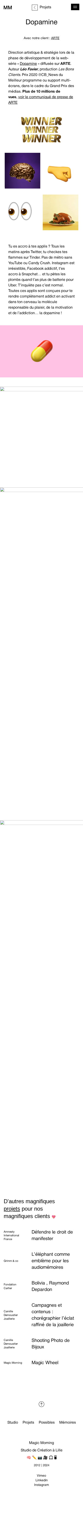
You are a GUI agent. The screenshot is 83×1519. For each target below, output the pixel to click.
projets (12, 1209)
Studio (12, 1422)
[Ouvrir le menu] (75, 7)
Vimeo (41, 1475)
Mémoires (67, 1422)
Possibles (47, 1422)
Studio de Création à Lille (41, 1450)
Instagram (41, 1485)
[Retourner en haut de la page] (41, 1404)
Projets (28, 1422)
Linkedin (42, 1480)
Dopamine (28, 64)
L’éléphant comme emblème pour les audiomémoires (51, 1261)
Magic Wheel (45, 1363)
